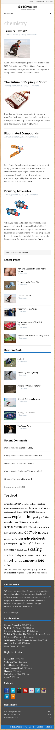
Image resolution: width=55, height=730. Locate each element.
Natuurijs (8, 671)
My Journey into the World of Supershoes (29, 323)
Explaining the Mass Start (15, 631)
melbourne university (17, 527)
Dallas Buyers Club (12, 674)
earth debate (28, 511)
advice (7, 504)
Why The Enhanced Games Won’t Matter (31, 270)
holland (7, 523)
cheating (41, 503)
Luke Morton (10, 572)
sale (25, 550)
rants (40, 543)
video (7, 565)
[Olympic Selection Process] (10, 405)
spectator (24, 555)
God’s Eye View (10, 662)
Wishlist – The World (13, 628)
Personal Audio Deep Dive (28, 282)
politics (8, 543)
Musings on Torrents (26, 412)
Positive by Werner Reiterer (28, 385)
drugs (19, 511)
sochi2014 (11, 555)
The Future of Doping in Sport (25, 82)
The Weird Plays (24, 426)
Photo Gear (9, 646)
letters (14, 522)
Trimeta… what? (15, 31)
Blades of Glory (26, 447)
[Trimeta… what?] (10, 301)
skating (35, 549)
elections (8, 517)
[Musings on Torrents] (10, 418)
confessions (44, 508)
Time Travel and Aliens (27, 309)
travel (8, 560)
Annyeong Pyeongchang (27, 372)
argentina (25, 504)
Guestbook (39, 2)
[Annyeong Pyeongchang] (10, 378)
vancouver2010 (33, 560)
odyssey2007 (23, 532)
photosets (38, 538)
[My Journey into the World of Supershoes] (10, 328)
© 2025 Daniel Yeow (18, 726)
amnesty (16, 503)
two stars (17, 561)
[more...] (37, 72)
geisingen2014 (40, 517)
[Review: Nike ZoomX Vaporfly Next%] (10, 341)
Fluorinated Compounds (21, 133)
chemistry (8, 508)
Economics (40, 512)
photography (21, 538)
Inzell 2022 (20, 486)
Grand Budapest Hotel (13, 668)
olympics (40, 532)
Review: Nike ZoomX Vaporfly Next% (33, 335)
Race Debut (9, 658)
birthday (33, 504)
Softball (20, 359)
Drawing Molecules (17, 191)
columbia (31, 508)
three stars (40, 555)
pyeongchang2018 (24, 543)
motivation (44, 526)
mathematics (31, 522)
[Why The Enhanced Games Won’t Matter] (10, 274)
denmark (12, 512)
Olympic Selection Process (28, 399)
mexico (34, 527)
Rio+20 (20, 549)
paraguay (7, 539)
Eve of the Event (11, 665)
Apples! (7, 677)
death (6, 512)
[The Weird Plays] (10, 432)
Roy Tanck (38, 569)
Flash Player (30, 572)
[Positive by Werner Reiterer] (10, 392)
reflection (10, 549)
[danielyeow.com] (27, 8)
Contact (49, 2)
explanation (22, 516)
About (31, 2)
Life (21, 522)
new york (8, 532)
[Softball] (10, 365)
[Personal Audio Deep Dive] (10, 288)
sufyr (31, 555)
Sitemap (49, 726)
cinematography (19, 508)
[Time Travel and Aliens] (10, 315)
